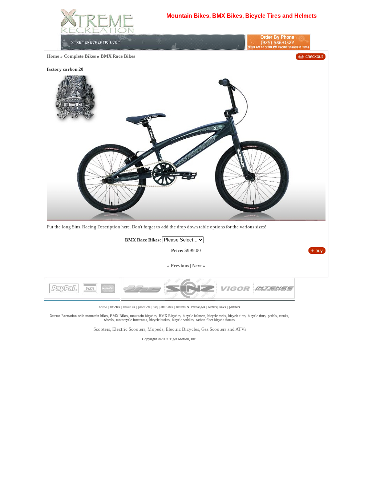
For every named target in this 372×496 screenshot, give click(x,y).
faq (155, 307)
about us (129, 307)
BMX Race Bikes (118, 56)
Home (53, 56)
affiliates (167, 307)
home (103, 307)
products (144, 307)
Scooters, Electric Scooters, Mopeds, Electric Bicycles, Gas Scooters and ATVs (169, 329)
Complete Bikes (80, 56)
